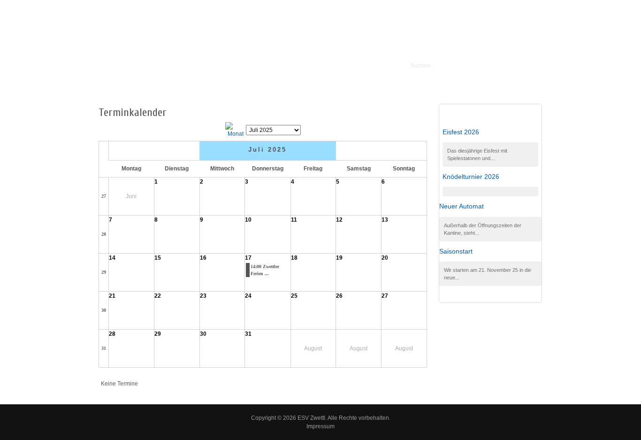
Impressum (320, 426)
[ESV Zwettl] (216, 66)
